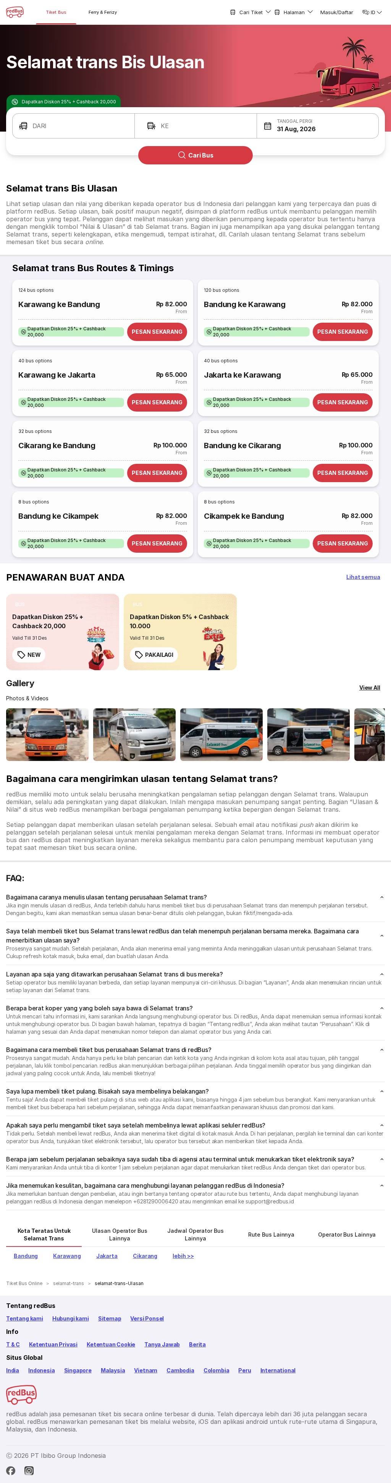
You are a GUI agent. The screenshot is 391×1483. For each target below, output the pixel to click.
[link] (62, 632)
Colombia (216, 1370)
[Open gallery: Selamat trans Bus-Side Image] (221, 734)
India (12, 1370)
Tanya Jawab (162, 1344)
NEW (34, 654)
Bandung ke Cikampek (58, 516)
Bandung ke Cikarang (242, 445)
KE (165, 126)
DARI (39, 126)
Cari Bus (200, 155)
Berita (197, 1344)
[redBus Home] (15, 12)
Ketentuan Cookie (111, 1344)
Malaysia (113, 1370)
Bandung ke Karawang (245, 304)
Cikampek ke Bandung (244, 516)
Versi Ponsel (147, 1318)
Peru (244, 1370)
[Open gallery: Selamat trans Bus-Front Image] (47, 734)
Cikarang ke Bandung (56, 445)
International (278, 1370)
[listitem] (71, 331)
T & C (13, 1344)
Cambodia (180, 1370)
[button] (317, 126)
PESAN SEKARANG (157, 331)
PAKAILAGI (159, 654)
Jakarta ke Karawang (242, 375)
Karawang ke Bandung (59, 304)
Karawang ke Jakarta (56, 375)
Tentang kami (24, 1318)
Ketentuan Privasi (53, 1344)
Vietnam (145, 1370)
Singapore (78, 1370)
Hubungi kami (70, 1318)
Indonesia (41, 1370)
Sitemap (109, 1318)
